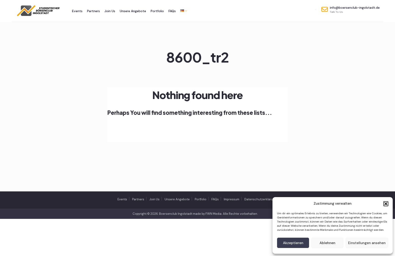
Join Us (109, 11)
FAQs (172, 11)
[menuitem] (182, 10)
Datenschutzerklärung (260, 199)
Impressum (231, 199)
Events (77, 11)
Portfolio (157, 11)
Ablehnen (327, 243)
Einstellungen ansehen (367, 243)
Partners (93, 11)
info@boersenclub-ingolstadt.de (355, 10)
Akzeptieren (293, 243)
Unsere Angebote (133, 11)
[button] (386, 203)
